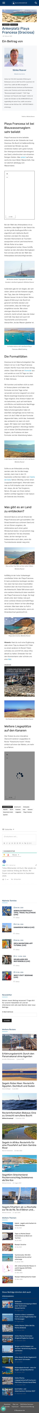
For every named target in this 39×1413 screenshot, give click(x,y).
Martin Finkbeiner (7, 1150)
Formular (28, 370)
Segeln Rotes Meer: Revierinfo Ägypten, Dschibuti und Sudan (18, 1084)
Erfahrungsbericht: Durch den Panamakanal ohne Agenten (18, 1055)
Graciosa (17, 809)
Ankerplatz (14, 24)
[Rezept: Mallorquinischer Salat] (7, 1279)
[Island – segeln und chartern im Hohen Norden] (7, 1226)
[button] (3, 3)
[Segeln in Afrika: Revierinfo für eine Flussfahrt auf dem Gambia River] (19, 1131)
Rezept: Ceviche (20, 1244)
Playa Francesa (27, 812)
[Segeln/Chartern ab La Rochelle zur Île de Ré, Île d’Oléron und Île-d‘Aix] (19, 1195)
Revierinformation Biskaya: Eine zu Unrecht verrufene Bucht (19, 1114)
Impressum (15, 1406)
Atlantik (5, 809)
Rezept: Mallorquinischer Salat (25, 1277)
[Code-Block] (22, 843)
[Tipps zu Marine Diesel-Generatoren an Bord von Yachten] (7, 1236)
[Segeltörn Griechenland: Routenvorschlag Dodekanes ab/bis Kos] (19, 1163)
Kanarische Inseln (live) (24, 927)
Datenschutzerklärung (27, 1406)
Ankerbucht (17, 807)
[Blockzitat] (20, 843)
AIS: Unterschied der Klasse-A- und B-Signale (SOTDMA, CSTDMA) (25, 1268)
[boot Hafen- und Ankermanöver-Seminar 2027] (7, 1391)
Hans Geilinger (6, 1089)
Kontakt (7, 1406)
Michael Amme (6, 1183)
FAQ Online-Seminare (26, 1404)
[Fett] (4, 843)
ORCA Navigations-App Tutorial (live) (23, 944)
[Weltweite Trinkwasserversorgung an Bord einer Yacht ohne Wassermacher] (7, 1304)
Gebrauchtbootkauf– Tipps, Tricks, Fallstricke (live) (25, 913)
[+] (30, 843)
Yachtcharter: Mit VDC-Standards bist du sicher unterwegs (23, 1257)
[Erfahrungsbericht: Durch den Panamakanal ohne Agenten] (19, 1042)
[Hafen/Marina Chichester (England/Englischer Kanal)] (7, 1338)
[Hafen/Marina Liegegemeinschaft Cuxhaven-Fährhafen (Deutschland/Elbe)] (7, 1380)
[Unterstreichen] (9, 843)
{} (27, 843)
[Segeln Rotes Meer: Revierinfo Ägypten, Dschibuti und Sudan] (19, 1072)
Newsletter (7, 1404)
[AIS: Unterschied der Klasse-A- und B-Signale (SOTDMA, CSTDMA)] (7, 1268)
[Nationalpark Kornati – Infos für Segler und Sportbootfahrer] (7, 1370)
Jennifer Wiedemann (8, 1059)
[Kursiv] (7, 843)
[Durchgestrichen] (12, 843)
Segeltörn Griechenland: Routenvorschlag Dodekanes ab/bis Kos (17, 1177)
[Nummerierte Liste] (14, 843)
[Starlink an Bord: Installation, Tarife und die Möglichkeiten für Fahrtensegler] (7, 1317)
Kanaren (30, 809)
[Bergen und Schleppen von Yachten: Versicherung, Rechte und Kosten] (7, 1349)
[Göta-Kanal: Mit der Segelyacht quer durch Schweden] (7, 1360)
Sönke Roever (19, 70)
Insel (24, 809)
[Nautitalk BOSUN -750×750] (19, 681)
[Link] (25, 843)
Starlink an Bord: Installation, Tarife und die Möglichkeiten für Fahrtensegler (25, 1317)
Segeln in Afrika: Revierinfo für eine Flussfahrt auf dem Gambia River (19, 1145)
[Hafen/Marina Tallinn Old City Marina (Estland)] (7, 1328)
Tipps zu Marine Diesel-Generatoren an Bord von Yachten (23, 1236)
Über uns (15, 1404)
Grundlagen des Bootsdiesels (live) (22, 960)
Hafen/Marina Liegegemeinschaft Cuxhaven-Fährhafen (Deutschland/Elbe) (25, 1380)
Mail (9, 659)
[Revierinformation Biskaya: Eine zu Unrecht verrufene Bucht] (19, 1101)
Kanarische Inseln (8, 812)
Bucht (11, 809)
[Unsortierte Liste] (17, 843)
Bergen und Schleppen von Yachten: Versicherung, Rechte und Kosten (25, 1348)
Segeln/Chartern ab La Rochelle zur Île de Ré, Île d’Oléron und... (19, 1208)
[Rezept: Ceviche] (7, 1247)
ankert (23, 157)
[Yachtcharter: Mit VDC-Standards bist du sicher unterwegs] (7, 1257)
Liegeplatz (6, 24)
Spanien (5, 814)
